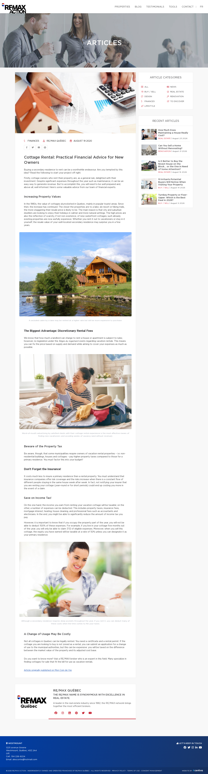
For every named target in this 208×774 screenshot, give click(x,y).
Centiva (198, 770)
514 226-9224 (18, 757)
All (146, 87)
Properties (122, 7)
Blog (138, 7)
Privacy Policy (119, 771)
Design (148, 97)
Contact (188, 7)
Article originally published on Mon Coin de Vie (48, 670)
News (173, 87)
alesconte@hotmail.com (24, 760)
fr (201, 7)
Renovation (177, 97)
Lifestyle (149, 106)
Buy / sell (150, 92)
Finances (33, 141)
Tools (173, 7)
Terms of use (133, 771)
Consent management (151, 771)
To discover (177, 101)
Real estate (177, 92)
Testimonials (155, 7)
